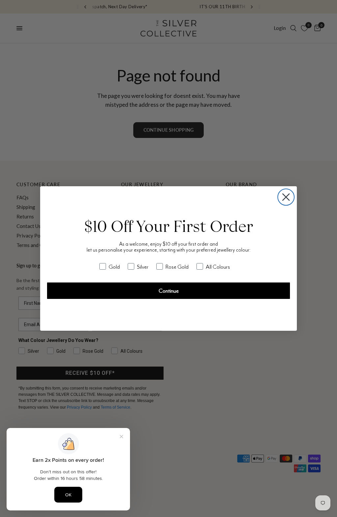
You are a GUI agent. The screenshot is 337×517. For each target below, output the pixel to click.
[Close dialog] (286, 197)
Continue (169, 290)
